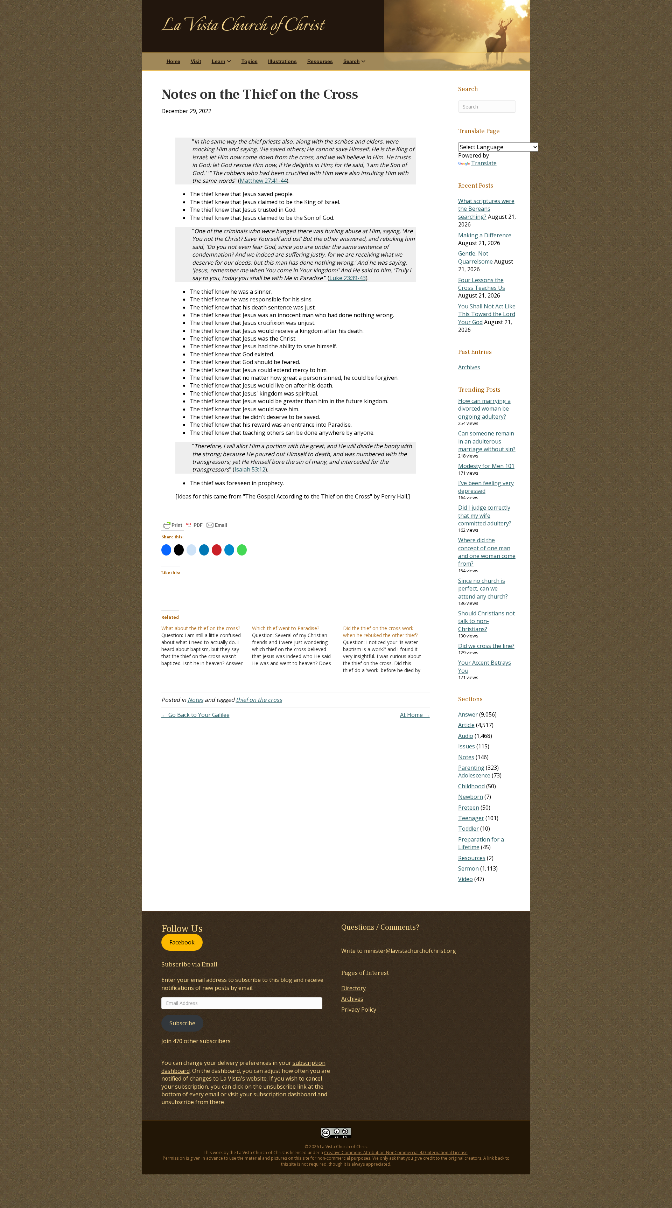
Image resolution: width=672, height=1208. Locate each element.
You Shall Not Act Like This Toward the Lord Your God (487, 314)
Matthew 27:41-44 (263, 180)
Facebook (182, 942)
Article (466, 725)
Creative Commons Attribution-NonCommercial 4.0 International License (396, 1152)
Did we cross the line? (486, 646)
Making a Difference (484, 235)
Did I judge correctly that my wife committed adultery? (484, 515)
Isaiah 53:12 (249, 469)
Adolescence (474, 775)
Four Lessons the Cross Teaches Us (481, 284)
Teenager (471, 818)
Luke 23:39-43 (347, 278)
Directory (353, 988)
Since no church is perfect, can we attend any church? (483, 588)
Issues (466, 746)
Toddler (468, 828)
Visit (196, 61)
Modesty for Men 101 (486, 466)
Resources (320, 61)
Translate (484, 163)
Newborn (470, 797)
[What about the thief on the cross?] (206, 646)
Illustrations (282, 61)
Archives (469, 367)
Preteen (468, 807)
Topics (249, 61)
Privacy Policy (358, 1009)
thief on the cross (259, 700)
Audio (465, 736)
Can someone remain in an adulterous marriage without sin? (487, 441)
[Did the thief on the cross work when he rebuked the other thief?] (388, 649)
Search (351, 61)
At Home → (415, 715)
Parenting (471, 767)
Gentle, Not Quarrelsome (475, 257)
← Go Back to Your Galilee (195, 715)
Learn (218, 61)
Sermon (468, 868)
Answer (468, 714)
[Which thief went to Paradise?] (297, 646)
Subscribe (182, 1023)
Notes (195, 700)
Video (465, 879)
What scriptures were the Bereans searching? (486, 209)
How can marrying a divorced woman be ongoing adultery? (484, 408)
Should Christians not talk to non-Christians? (486, 621)
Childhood (471, 786)
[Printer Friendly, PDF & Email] (195, 525)
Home (173, 61)
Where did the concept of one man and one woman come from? (487, 551)
